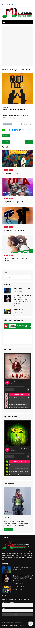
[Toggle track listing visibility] (28, 389)
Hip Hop (6, 135)
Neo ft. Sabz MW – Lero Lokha (22, 288)
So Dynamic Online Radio (24, 2)
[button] (28, 394)
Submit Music (12, 2)
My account (5, 2)
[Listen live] (6, 326)
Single (10, 170)
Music (5, 170)
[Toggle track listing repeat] (12, 389)
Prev (7, 141)
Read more (8, 530)
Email (3, 608)
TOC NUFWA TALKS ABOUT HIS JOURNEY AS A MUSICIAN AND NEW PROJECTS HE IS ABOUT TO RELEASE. (22, 299)
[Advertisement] (17, 47)
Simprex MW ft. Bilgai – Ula (14, 202)
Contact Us (22, 625)
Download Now (7, 124)
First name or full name (8, 602)
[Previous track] (6, 389)
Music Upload (13, 625)
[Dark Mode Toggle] (30, 624)
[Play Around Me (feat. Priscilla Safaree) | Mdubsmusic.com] (7, 450)
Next (28, 141)
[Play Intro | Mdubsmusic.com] (7, 383)
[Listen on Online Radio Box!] (30, 326)
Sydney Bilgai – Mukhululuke (14, 230)
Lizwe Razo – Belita (11, 173)
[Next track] (9, 389)
